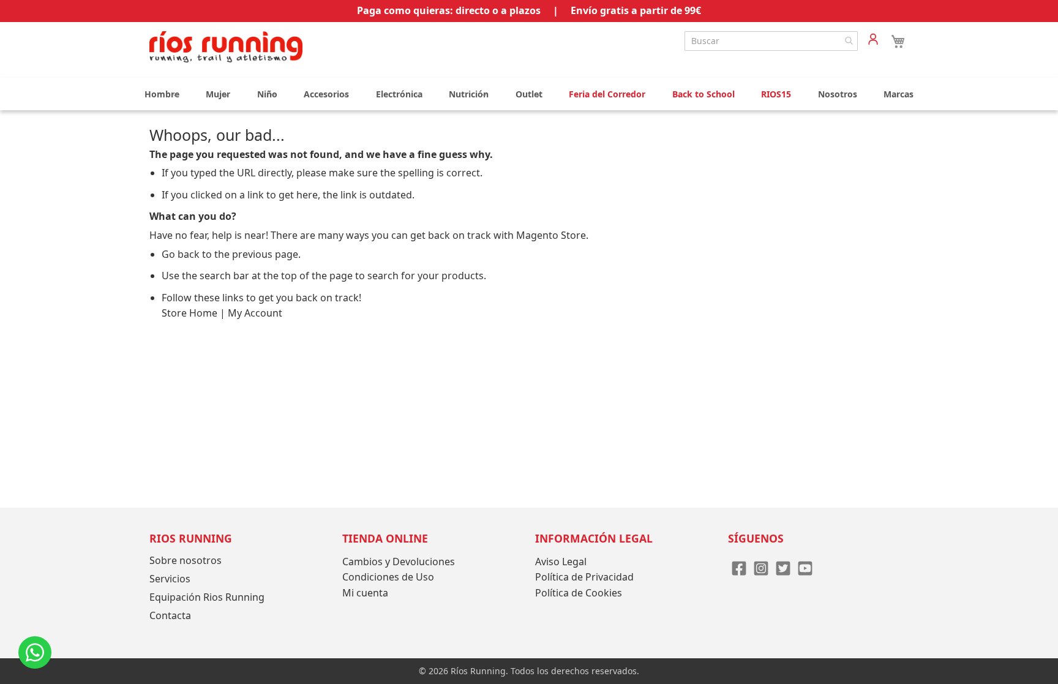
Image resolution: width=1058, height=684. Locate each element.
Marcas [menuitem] (899, 94)
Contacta (170, 615)
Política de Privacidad (584, 577)
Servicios (169, 578)
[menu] (529, 94)
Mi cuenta (365, 592)
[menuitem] (162, 94)
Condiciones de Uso (388, 577)
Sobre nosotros (185, 560)
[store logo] (225, 46)
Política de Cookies (578, 592)
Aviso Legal (561, 561)
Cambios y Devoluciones (398, 561)
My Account (255, 313)
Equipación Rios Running (206, 597)
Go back (181, 254)
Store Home (189, 313)
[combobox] (771, 41)
